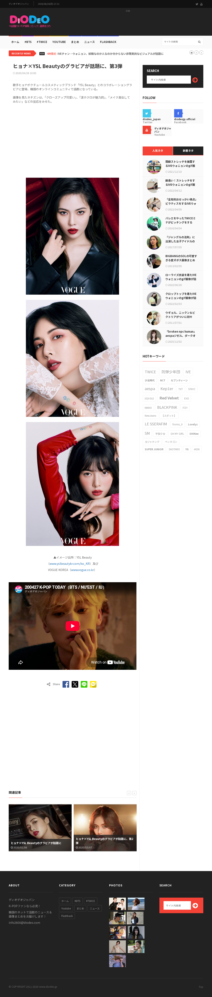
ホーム (15, 42)
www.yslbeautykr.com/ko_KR (69, 563)
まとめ (75, 42)
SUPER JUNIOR (154, 449)
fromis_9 (177, 424)
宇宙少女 (160, 433)
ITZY (185, 407)
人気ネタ (157, 151)
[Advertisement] (128, 23)
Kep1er (166, 388)
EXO (186, 398)
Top (201, 986)
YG (187, 449)
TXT (180, 389)
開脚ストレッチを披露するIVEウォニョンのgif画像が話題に (180, 166)
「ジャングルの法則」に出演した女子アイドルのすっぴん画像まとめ (180, 241)
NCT (162, 380)
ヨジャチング (152, 441)
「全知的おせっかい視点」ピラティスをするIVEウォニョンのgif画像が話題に (180, 203)
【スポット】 (168, 415)
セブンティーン (179, 380)
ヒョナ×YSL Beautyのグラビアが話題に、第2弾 (39, 841)
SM (147, 433)
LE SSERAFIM (156, 423)
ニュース (89, 42)
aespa (150, 388)
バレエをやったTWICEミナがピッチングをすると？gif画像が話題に (180, 222)
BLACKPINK (167, 407)
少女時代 (150, 380)
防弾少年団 (170, 371)
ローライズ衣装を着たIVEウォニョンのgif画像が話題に (180, 279)
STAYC (191, 389)
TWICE (150, 371)
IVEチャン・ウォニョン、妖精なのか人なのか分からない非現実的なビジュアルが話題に (111, 53)
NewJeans (150, 415)
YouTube (59, 42)
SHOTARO (174, 449)
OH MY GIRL (177, 433)
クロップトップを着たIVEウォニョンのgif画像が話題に (180, 298)
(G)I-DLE (149, 398)
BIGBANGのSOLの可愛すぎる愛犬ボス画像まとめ (181, 258)
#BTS (27, 42)
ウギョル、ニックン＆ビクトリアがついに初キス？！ (180, 317)
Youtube (66, 908)
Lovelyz (193, 424)
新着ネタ (188, 151)
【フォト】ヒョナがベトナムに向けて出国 (101, 843)
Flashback (108, 42)
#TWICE (90, 901)
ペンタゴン (171, 441)
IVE (188, 371)
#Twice (42, 42)
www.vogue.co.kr (82, 570)
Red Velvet (169, 397)
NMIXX (148, 407)
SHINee (194, 433)
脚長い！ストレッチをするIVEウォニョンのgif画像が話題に (180, 184)
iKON (197, 449)
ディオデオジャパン (19, 3)
